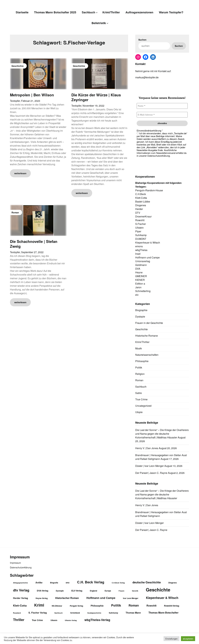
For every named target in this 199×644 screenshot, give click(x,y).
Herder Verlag (20, 598)
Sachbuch (88, 12)
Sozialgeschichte (94, 613)
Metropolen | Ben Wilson (32, 94)
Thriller (18, 619)
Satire (138, 393)
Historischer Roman (67, 598)
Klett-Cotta (20, 605)
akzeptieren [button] (188, 638)
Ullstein (54, 620)
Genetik (135, 591)
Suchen (142, 39)
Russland (17, 613)
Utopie (139, 412)
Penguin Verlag (76, 605)
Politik (138, 367)
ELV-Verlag (76, 590)
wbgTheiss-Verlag (97, 620)
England (93, 590)
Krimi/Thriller (111, 12)
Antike (38, 582)
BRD (67, 583)
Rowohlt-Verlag (171, 605)
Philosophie (141, 361)
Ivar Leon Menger (130, 598)
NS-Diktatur (57, 605)
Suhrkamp (113, 612)
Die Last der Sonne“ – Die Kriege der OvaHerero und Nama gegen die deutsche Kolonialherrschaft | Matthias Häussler (162, 433)
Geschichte (141, 329)
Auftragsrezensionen (139, 12)
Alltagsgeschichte (20, 583)
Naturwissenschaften (146, 354)
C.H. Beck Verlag (90, 582)
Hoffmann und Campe (100, 598)
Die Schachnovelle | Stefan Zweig (33, 244)
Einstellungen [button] (171, 638)
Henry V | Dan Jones (146, 448)
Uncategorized (143, 405)
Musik (138, 348)
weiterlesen (20, 173)
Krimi (39, 605)
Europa (108, 590)
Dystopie (140, 316)
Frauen (121, 591)
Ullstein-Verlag (71, 620)
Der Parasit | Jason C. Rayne (151, 473)
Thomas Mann (133, 612)
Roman (139, 380)
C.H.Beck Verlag (118, 583)
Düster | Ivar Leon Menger (149, 466)
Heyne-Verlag (42, 598)
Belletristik (99, 23)
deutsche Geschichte (146, 582)
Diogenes (172, 582)
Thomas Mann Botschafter (163, 612)
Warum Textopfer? (171, 12)
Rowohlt (151, 605)
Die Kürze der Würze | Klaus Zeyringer (96, 97)
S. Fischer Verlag (37, 612)
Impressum (15, 562)
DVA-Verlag (42, 590)
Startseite (22, 12)
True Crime (141, 399)
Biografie (54, 582)
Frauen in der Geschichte (149, 323)
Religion (140, 374)
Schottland (75, 612)
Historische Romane (146, 335)
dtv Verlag (21, 590)
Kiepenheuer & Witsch (162, 598)
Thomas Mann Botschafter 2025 (55, 12)
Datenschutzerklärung (21, 567)
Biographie (141, 310)
